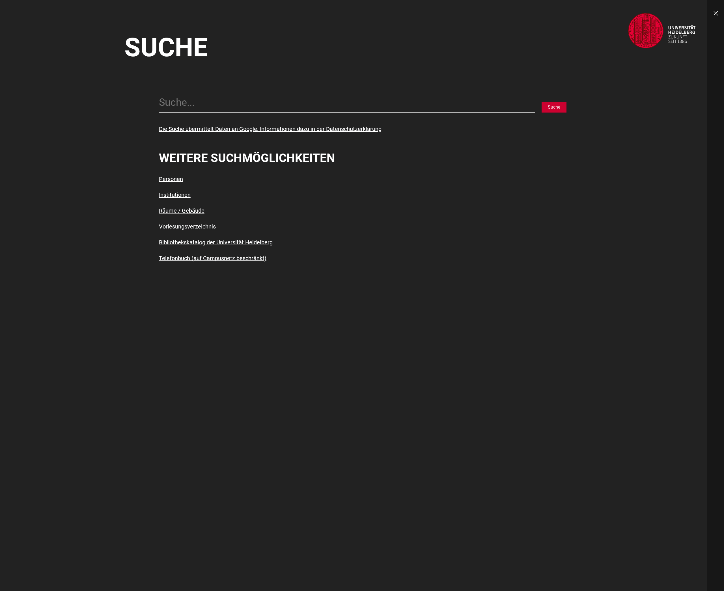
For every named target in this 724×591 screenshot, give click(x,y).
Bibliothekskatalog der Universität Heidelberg (216, 242)
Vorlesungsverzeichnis (187, 226)
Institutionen (175, 194)
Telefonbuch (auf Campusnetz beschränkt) (212, 258)
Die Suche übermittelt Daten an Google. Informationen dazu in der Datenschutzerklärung (270, 129)
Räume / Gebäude (181, 210)
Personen (171, 179)
